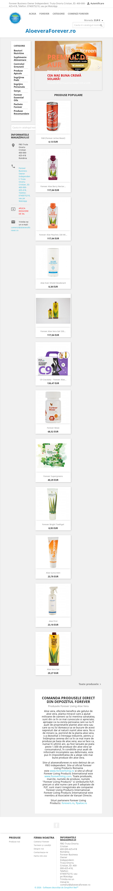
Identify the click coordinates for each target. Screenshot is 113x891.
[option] (68, 65)
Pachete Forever (18, 105)
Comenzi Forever (78, 13)
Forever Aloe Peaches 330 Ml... (53, 234)
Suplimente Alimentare (20, 59)
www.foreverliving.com (58, 776)
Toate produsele (90, 684)
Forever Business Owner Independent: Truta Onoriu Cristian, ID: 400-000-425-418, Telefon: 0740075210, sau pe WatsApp (24, 184)
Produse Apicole (18, 72)
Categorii (58, 13)
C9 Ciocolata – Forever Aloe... (53, 379)
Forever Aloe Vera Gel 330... (53, 331)
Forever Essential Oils (19, 97)
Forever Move (53, 428)
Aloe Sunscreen (53, 572)
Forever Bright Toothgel (53, 524)
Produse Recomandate (21, 112)
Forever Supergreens (53, 476)
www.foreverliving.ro (62, 770)
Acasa (32, 13)
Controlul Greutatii (19, 65)
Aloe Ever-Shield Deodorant (53, 283)
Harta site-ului (40, 856)
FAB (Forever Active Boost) (53, 138)
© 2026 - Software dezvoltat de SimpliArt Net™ (56, 887)
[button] (40, 65)
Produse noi (14, 841)
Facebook (56, 825)
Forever (44, 13)
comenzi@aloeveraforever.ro (75, 884)
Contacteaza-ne (41, 852)
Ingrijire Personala (19, 85)
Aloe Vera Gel (53, 669)
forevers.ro (68, 803)
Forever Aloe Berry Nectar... (53, 186)
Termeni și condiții (42, 845)
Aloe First (53, 621)
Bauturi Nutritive (19, 52)
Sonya (17, 90)
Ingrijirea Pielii (19, 79)
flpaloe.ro (81, 803)
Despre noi (39, 848)
